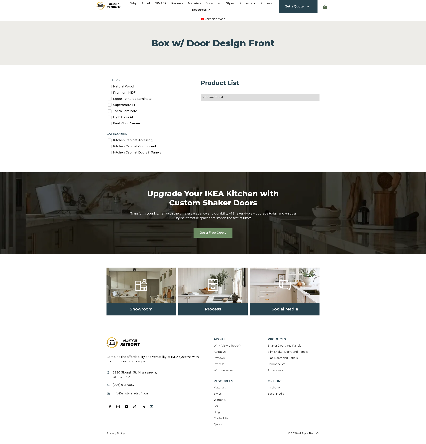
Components (276, 364)
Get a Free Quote (213, 232)
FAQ (216, 406)
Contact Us (221, 418)
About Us (220, 351)
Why (133, 3)
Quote (218, 424)
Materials (194, 3)
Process (266, 3)
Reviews (177, 3)
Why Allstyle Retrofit (227, 345)
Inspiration (275, 387)
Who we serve (223, 370)
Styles (230, 3)
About (146, 3)
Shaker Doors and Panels (284, 345)
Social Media (276, 393)
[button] (247, 3)
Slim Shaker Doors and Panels (288, 351)
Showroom (213, 3)
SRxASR (160, 3)
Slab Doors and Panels (283, 358)
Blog (217, 412)
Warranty (220, 399)
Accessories (275, 370)
